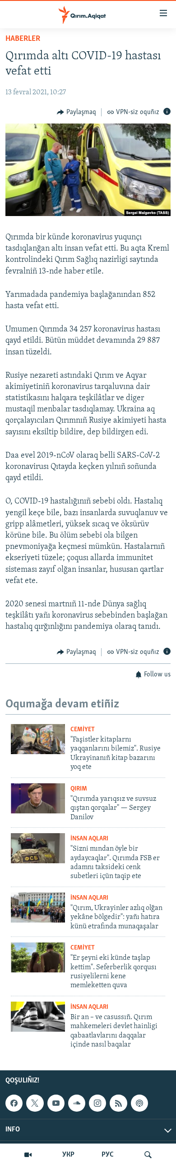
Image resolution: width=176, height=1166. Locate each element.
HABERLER (22, 39)
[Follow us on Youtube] (56, 1103)
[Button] (76, 112)
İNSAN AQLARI (89, 838)
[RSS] (118, 1103)
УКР (68, 1154)
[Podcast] (139, 1103)
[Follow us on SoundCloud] (76, 1103)
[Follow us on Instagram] (97, 1103)
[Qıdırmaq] (148, 1155)
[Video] (28, 1155)
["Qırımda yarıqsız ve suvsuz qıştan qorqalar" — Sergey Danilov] (38, 798)
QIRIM (78, 789)
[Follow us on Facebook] (14, 1103)
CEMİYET (82, 729)
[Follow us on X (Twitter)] (34, 1103)
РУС (108, 1154)
